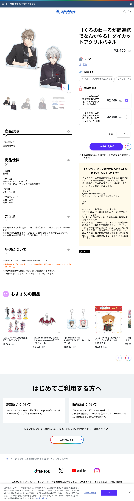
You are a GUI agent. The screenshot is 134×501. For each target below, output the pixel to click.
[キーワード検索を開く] (124, 11)
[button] (128, 358)
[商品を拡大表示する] (65, 87)
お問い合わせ (116, 482)
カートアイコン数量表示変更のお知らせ (18, 4)
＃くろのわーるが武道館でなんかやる (96, 79)
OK (109, 493)
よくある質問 (100, 482)
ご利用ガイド (85, 482)
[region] (67, 492)
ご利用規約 (17, 482)
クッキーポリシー (42, 498)
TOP (7, 459)
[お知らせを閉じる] (131, 4)
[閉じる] (130, 492)
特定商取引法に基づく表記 (64, 482)
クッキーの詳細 (90, 493)
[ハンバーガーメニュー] (4, 12)
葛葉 (85, 64)
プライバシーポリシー (35, 482)
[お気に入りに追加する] (128, 146)
